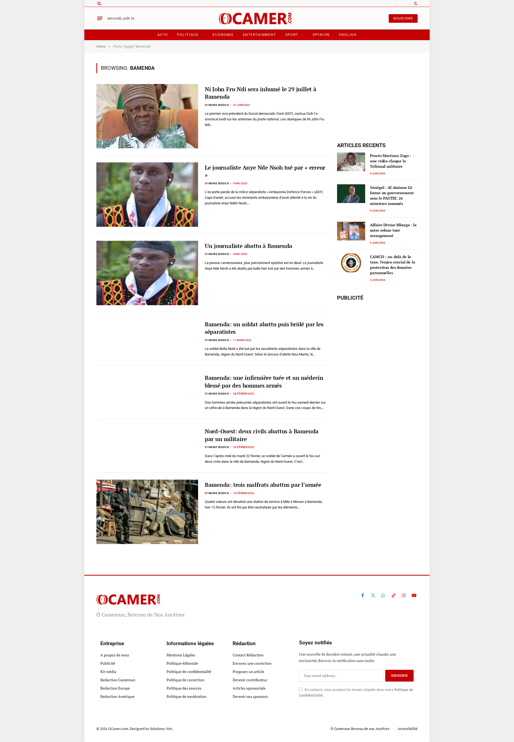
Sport (291, 35)
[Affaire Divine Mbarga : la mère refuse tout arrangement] (351, 231)
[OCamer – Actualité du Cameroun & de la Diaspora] (257, 18)
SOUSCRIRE (403, 18)
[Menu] (100, 18)
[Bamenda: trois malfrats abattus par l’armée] (147, 512)
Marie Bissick (219, 105)
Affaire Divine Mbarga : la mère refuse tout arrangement (393, 230)
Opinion (321, 35)
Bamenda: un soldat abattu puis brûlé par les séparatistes (264, 328)
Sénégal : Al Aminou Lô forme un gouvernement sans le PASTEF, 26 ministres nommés (392, 195)
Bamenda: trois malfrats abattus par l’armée (263, 484)
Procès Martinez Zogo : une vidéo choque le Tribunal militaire (390, 161)
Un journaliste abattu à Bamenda (249, 246)
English (348, 35)
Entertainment (259, 35)
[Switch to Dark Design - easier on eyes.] (415, 3)
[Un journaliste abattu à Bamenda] (147, 273)
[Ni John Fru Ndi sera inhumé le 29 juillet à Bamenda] (147, 116)
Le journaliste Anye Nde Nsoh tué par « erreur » (265, 171)
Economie (223, 35)
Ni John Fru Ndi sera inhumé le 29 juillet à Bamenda (260, 93)
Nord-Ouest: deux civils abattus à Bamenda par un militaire (262, 435)
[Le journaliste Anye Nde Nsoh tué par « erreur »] (147, 194)
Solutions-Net (161, 728)
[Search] (98, 3)
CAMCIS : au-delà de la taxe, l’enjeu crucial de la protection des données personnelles (392, 264)
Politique (187, 35)
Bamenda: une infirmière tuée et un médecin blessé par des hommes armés (264, 381)
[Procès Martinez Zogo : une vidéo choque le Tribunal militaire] (351, 161)
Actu (162, 35)
